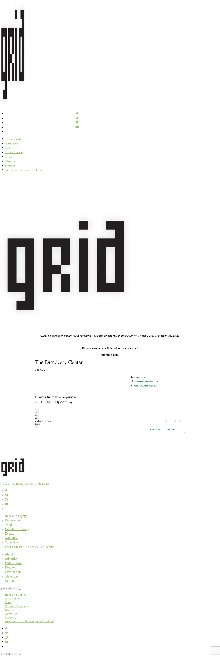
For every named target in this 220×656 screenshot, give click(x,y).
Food (7, 148)
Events (8, 156)
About (9, 554)
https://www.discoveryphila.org (146, 385)
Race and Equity (13, 139)
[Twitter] (77, 118)
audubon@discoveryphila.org (146, 381)
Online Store (13, 563)
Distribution (13, 572)
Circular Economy (14, 152)
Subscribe (10, 165)
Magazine (11, 576)
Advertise (10, 161)
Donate (10, 568)
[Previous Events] (36, 402)
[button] (20, 589)
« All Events (41, 370)
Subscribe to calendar (164, 429)
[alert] (37, 418)
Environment (11, 143)
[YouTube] (77, 127)
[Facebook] (77, 114)
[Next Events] (41, 402)
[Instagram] (77, 123)
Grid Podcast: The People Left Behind (24, 170)
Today (49, 402)
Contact (10, 581)
